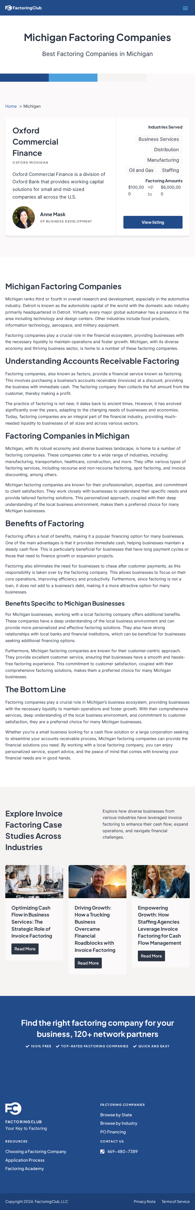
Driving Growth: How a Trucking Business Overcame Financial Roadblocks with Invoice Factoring (95, 929)
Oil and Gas (141, 170)
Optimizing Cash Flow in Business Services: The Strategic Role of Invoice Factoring (31, 922)
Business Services (159, 139)
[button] (185, 8)
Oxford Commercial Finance (35, 142)
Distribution (166, 149)
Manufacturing (163, 160)
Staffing (170, 170)
